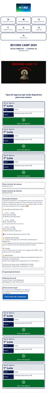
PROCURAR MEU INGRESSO (15, 296)
